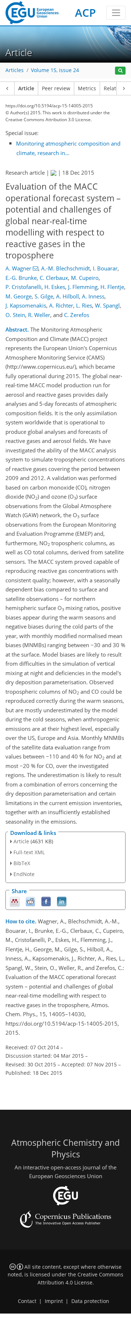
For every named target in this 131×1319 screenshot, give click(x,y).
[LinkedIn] (62, 901)
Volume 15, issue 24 (55, 70)
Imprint (54, 1301)
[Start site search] (120, 71)
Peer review (56, 88)
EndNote (24, 874)
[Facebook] (46, 901)
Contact (27, 1301)
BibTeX (21, 863)
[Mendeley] (15, 901)
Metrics (87, 88)
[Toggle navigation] (116, 13)
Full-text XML (29, 852)
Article (26, 88)
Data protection (90, 1301)
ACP (85, 12)
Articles (14, 70)
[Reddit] (30, 901)
